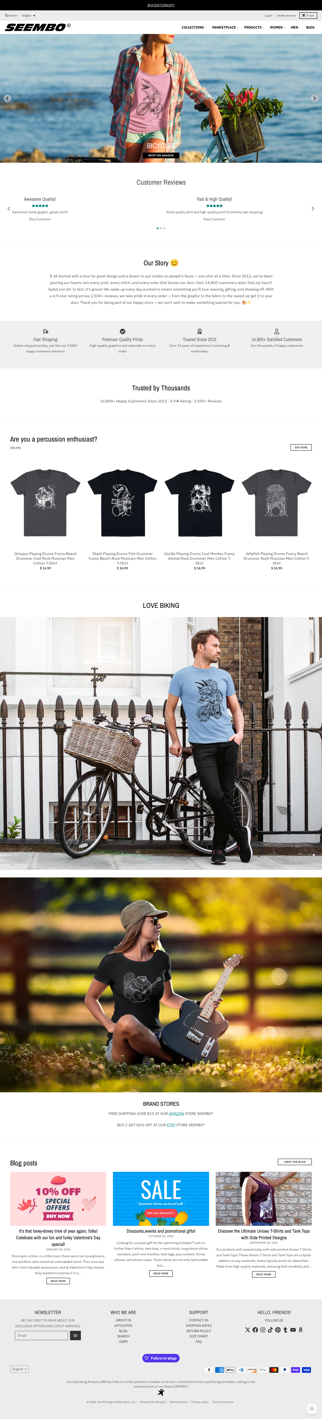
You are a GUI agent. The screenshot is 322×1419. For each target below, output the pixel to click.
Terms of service (223, 1402)
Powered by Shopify (153, 1402)
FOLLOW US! (274, 1320)
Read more (58, 1281)
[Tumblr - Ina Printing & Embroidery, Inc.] (285, 1330)
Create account (286, 15)
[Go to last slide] (9, 209)
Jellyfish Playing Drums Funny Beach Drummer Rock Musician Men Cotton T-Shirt (277, 558)
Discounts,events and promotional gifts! (161, 1231)
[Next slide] (314, 98)
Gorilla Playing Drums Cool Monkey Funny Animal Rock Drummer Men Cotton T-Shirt (199, 558)
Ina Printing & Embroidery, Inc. (117, 1402)
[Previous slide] (7, 98)
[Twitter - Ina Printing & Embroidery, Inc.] (248, 1330)
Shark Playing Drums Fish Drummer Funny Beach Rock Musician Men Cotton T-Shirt (123, 558)
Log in (268, 15)
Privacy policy (200, 1402)
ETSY (171, 1125)
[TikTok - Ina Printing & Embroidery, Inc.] (270, 1330)
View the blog (295, 1162)
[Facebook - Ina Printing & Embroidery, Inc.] (255, 1330)
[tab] (158, 228)
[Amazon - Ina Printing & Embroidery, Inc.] (300, 1330)
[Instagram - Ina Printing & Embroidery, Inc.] (263, 1330)
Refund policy (178, 1402)
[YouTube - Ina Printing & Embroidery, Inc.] (293, 1330)
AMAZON (176, 1113)
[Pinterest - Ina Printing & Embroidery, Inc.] (278, 1330)
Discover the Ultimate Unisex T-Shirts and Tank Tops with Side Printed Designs (264, 1234)
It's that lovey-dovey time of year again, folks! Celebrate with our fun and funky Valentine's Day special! (58, 1237)
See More (301, 447)
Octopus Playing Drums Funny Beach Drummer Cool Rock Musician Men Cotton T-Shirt (45, 558)
